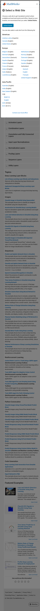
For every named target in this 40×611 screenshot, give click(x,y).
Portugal (24, 60)
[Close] (37, 4)
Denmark (5, 54)
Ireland (4, 69)
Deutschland (6, 57)
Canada (4, 41)
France (4, 66)
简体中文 (7, 97)
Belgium (4, 52)
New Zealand (6, 91)
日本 (3, 103)
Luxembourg (6, 75)
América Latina (7, 38)
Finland (4, 63)
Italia (3, 72)
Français (25, 75)
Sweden (23, 63)
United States (6, 44)
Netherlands (25, 52)
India (3, 88)
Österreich (24, 57)
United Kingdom (26, 78)
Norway (23, 54)
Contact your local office (20, 113)
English (25, 72)
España (4, 60)
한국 (3, 106)
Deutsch (25, 69)
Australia (5, 85)
